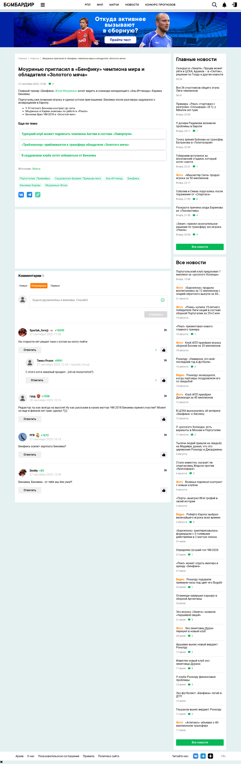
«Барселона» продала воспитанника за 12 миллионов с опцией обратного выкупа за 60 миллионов (198, 291)
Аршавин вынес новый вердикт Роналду (197, 646)
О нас (30, 756)
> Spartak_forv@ (79, 364)
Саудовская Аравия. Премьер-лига (78, 178)
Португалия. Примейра (35, 178)
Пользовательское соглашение (58, 756)
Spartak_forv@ (39, 330)
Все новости (200, 246)
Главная (22, 58)
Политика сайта (108, 756)
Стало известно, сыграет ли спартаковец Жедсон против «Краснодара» (195, 465)
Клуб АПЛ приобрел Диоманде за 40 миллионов (194, 396)
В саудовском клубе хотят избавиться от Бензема (59, 155)
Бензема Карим (30, 185)
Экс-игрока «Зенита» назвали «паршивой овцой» (195, 613)
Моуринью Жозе (56, 185)
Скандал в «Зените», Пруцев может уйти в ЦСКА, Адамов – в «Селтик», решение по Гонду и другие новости (199, 71)
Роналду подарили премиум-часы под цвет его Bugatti (199, 581)
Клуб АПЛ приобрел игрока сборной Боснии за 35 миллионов (198, 344)
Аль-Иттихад (114, 178)
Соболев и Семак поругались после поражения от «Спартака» (199, 193)
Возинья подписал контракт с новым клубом (199, 483)
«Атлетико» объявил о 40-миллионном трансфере (197, 724)
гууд (32, 396)
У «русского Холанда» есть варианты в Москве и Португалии (198, 428)
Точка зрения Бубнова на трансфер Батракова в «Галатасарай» (199, 141)
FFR (32, 435)
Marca (36, 168)
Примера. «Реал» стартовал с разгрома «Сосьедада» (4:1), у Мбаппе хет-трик (196, 107)
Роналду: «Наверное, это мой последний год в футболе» (195, 360)
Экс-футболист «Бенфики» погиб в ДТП (199, 695)
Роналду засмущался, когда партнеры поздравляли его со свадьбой (198, 378)
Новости (34, 58)
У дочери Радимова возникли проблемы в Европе (196, 125)
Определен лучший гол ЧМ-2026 (197, 550)
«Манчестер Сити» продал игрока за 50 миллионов (197, 177)
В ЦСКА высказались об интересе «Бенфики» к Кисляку (198, 412)
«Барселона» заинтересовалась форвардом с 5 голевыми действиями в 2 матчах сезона (197, 533)
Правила (88, 756)
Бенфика (133, 178)
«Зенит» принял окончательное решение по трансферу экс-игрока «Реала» (198, 227)
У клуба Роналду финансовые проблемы (196, 678)
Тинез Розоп (45, 360)
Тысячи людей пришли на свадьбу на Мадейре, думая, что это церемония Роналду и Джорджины (199, 446)
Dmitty (34, 470)
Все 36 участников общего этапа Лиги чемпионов (197, 89)
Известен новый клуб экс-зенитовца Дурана (193, 662)
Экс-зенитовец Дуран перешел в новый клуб (194, 630)
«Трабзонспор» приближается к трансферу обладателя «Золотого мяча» (75, 144)
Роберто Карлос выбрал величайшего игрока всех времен (198, 516)
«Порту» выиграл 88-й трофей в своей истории (197, 500)
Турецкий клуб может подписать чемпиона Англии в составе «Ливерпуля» (77, 134)
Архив (19, 756)
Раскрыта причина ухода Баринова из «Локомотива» (199, 209)
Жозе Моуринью (66, 91)
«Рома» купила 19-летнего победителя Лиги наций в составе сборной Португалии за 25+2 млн (198, 310)
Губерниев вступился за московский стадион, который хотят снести (196, 159)
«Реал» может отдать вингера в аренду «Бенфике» (197, 565)
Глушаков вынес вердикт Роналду (198, 709)
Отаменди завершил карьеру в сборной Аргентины (196, 597)
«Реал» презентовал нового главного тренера (194, 328)
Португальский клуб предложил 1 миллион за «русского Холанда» (198, 273)
